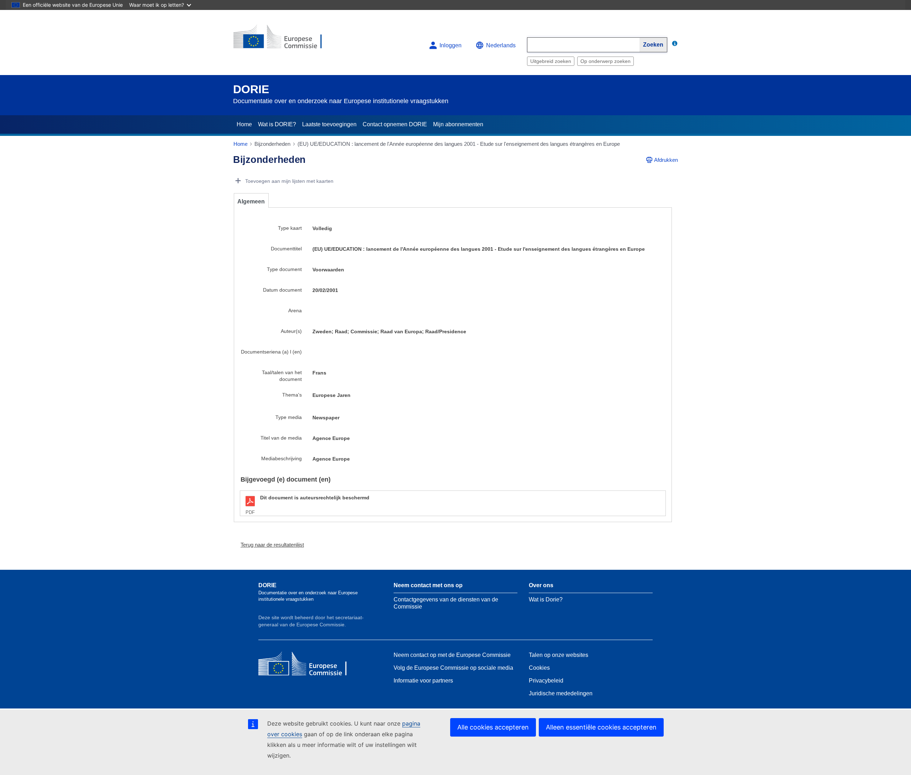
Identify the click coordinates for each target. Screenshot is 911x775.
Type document (284, 269)
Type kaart (290, 228)
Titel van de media (281, 438)
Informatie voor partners (423, 681)
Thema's (292, 395)
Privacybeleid (546, 681)
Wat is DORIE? (277, 124)
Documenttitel (286, 248)
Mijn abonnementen (458, 124)
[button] (269, 545)
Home (244, 124)
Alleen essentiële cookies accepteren (601, 727)
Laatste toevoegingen (329, 124)
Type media (288, 417)
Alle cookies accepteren (493, 727)
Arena (295, 310)
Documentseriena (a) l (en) (271, 352)
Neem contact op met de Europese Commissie (452, 655)
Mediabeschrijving (281, 458)
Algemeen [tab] (251, 201)
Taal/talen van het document (282, 376)
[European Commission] (285, 39)
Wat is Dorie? (546, 599)
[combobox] (583, 45)
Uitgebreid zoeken (550, 61)
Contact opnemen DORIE (395, 124)
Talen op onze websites (558, 655)
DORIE (251, 89)
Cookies (539, 668)
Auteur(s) (291, 331)
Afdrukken (666, 160)
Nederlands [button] (501, 45)
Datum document (282, 290)
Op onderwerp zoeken (605, 61)
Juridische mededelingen (561, 693)
